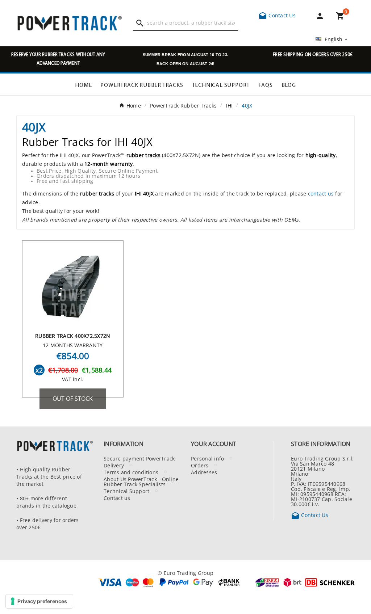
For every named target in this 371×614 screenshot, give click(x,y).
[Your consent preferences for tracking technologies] (39, 601)
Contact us (117, 497)
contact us (321, 193)
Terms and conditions (131, 472)
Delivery (114, 465)
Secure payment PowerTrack (139, 458)
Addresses (204, 472)
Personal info (207, 458)
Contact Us (277, 15)
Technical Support (126, 490)
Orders (200, 465)
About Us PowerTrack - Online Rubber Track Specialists (141, 481)
